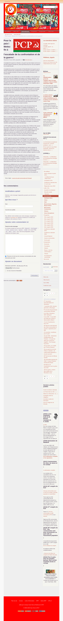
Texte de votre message (11, 226)
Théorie (46, 253)
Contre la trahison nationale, (50, 389)
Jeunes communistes (49, 238)
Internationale (25, 31)
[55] (44, 295)
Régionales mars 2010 (49, 186)
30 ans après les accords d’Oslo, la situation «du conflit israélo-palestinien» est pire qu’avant (50, 352)
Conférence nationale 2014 (49, 229)
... (43, 65)
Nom (6, 204)
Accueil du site (8, 34)
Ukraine (46, 211)
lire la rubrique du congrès (49, 545)
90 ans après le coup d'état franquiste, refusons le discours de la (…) (50, 148)
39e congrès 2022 (48, 225)
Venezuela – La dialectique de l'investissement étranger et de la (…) (50, 158)
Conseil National (48, 236)
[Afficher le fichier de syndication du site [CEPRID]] (49, 153)
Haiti (45, 202)
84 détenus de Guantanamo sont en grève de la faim (50, 366)
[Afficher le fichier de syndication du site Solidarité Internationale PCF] (46, 138)
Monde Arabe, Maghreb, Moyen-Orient (50, 204)
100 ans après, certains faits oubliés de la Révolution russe (49, 371)
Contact (21, 600)
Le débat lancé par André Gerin (49, 177)
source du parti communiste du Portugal (22, 178)
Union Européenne (49, 213)
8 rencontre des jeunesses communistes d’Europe (50, 310)
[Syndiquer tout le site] (28, 611)
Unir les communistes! (48, 60)
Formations (47, 246)
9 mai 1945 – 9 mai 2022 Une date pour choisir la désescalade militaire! (50, 318)
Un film (45, 424)
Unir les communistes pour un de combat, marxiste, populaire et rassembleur (50, 492)
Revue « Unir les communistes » (48, 250)
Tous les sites (46, 134)
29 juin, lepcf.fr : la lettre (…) (50, 49)
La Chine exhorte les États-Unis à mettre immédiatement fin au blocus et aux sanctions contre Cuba (50, 98)
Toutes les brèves (47, 72)
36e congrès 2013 (48, 219)
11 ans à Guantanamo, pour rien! (49, 322)
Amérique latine (48, 198)
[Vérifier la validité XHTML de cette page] (21, 611)
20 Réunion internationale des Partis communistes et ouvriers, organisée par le (50, 328)
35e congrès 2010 (48, 217)
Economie (46, 244)
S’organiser (34, 31)
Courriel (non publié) (10, 209)
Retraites (47, 194)
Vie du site (51, 31)
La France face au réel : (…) (50, 391)
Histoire (46, 248)
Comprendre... (42, 31)
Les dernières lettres (50, 40)
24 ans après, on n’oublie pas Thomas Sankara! (50, 346)
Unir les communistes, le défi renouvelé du (48, 513)
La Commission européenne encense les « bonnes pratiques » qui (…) (50, 143)
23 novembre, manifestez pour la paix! (50, 333)
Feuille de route (47, 285)
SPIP (37, 600)
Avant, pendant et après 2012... (50, 174)
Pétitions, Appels (48, 57)
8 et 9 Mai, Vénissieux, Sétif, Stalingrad (49, 314)
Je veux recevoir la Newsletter (14, 270)
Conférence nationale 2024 (49, 233)
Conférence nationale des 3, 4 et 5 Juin (50, 183)
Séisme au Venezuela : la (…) (50, 393)
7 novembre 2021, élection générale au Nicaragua (50, 307)
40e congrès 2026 (48, 227)
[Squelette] (35, 611)
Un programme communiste (48, 256)
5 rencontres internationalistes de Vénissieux (49, 302)
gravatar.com (14, 217)
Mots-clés (46, 277)
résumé (45, 516)
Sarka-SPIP (43, 600)
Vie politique (8, 31)
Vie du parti (47, 240)
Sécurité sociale (48, 192)
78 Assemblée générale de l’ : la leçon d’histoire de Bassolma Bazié (50, 361)
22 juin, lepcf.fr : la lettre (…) (50, 51)
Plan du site (14, 600)
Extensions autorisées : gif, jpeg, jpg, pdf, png (16, 265)
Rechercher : (46, 4)
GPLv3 (50, 600)
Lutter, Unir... (16, 31)
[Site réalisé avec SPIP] (42, 611)
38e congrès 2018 (48, 223)
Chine (45, 200)
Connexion (7, 1)
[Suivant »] (47, 295)
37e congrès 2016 (48, 221)
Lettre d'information (29, 600)
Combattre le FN (48, 180)
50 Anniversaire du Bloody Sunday (50, 356)
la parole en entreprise (49, 190)
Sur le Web (46, 282)
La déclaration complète (49, 470)
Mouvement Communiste (47, 208)
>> (56, 7)
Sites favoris (46, 279)
